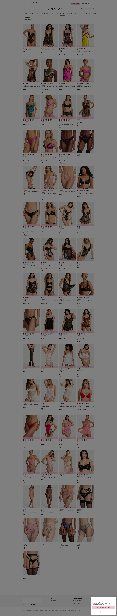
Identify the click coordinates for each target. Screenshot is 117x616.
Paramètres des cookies (103, 611)
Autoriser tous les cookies (103, 607)
